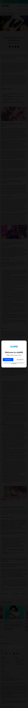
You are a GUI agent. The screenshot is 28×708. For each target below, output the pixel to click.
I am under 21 (20, 359)
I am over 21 (8, 359)
